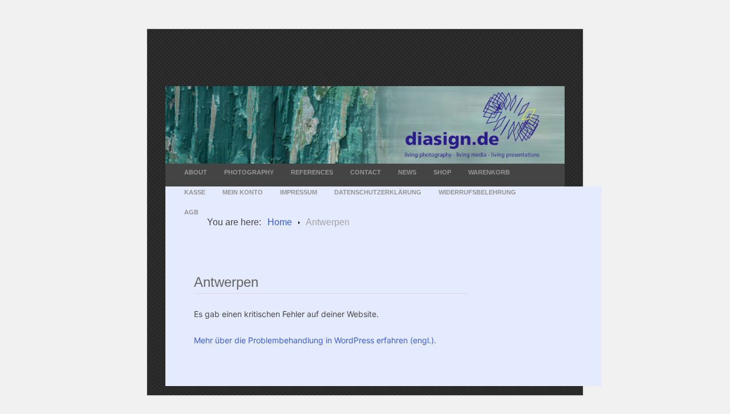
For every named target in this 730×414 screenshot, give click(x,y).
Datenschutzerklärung (377, 192)
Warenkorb (489, 172)
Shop (442, 172)
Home (279, 222)
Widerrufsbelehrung (477, 192)
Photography (249, 172)
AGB (191, 212)
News (407, 172)
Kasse (194, 192)
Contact (365, 172)
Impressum (298, 192)
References (312, 172)
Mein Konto (242, 192)
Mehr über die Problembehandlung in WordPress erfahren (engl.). (315, 340)
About (195, 172)
